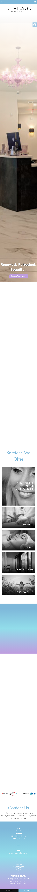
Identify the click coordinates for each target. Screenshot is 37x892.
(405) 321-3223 (18, 867)
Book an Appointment (18, 276)
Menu (2, 2)
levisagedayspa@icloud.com (18, 853)
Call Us (10, 890)
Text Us (28, 890)
